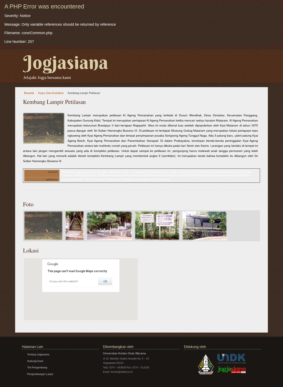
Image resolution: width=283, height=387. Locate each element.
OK (105, 281)
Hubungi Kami (35, 361)
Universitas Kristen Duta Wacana (124, 353)
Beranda (29, 93)
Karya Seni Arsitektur (51, 93)
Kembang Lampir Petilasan (84, 93)
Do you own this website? (64, 281)
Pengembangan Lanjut (40, 374)
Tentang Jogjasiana (38, 354)
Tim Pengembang (37, 367)
